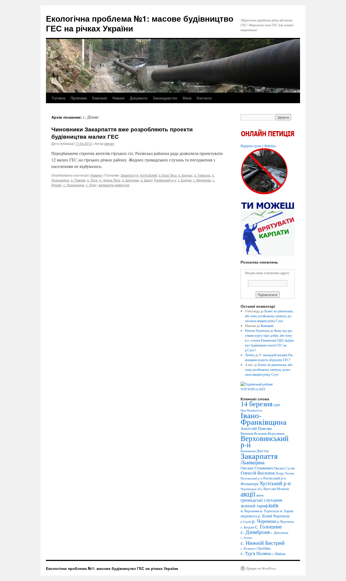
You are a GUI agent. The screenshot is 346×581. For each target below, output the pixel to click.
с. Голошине (268, 526)
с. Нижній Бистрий (263, 542)
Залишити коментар (113, 185)
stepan (109, 143)
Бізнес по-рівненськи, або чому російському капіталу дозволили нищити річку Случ (269, 316)
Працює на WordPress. (261, 568)
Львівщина (252, 462)
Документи (138, 97)
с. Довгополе (279, 532)
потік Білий (148, 175)
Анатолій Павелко (256, 428)
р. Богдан (185, 175)
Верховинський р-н (264, 441)
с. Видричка (202, 180)
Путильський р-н (251, 478)
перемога (249, 515)
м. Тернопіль (269, 510)
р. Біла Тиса (168, 175)
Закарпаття (129, 175)
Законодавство (165, 97)
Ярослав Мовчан (276, 488)
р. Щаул (146, 180)
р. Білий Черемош (274, 515)
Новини (118, 97)
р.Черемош (285, 521)
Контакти (204, 97)
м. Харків (286, 511)
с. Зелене (246, 538)
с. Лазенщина (73, 185)
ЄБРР (276, 405)
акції (248, 493)
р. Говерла (202, 175)
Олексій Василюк (258, 473)
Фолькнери (250, 483)
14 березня (256, 403)
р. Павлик (78, 180)
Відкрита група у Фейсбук (258, 146)
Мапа (187, 97)
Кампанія (99, 97)
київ (273, 505)
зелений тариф (254, 506)
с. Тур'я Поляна (256, 553)
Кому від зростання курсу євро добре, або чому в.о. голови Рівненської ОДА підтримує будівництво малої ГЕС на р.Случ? (269, 340)
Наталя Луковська (257, 330)
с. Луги (91, 185)
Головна (58, 97)
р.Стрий (246, 522)
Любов (249, 355)
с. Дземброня (255, 531)
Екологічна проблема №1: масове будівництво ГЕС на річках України (139, 23)
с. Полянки (248, 548)
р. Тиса (92, 180)
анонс (260, 495)
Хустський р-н (275, 483)
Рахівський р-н (165, 180)
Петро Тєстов (285, 473)
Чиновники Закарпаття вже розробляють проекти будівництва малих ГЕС (122, 132)
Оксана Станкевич (257, 467)
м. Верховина (250, 511)
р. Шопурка (130, 180)
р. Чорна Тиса (109, 180)
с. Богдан (185, 180)
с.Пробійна (262, 548)
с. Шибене (278, 553)
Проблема (79, 97)
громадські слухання (261, 500)
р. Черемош (264, 521)
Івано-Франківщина (264, 418)
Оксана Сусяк (284, 468)
